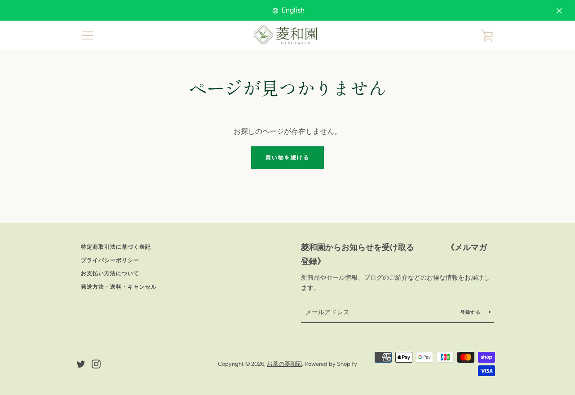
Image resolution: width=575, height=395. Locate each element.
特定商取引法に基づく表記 (116, 247)
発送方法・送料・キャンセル (119, 287)
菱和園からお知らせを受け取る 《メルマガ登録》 (394, 254)
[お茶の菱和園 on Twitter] (80, 363)
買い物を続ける (287, 157)
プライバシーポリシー (110, 260)
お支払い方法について (110, 273)
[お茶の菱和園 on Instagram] (96, 363)
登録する (471, 312)
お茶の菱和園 (284, 363)
